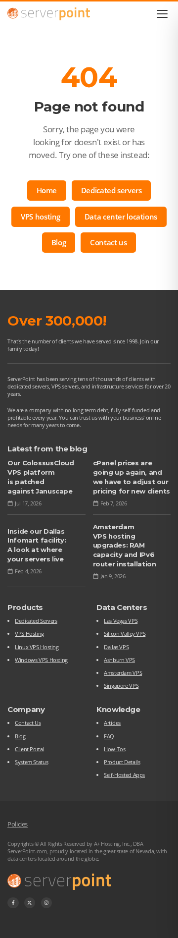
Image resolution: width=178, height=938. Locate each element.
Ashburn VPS (119, 659)
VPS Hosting (29, 633)
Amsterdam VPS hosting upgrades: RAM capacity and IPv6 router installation (124, 545)
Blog (58, 242)
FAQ (109, 736)
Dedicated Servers (36, 620)
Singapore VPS (121, 685)
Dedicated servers (111, 190)
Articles (112, 722)
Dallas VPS (116, 647)
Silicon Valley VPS (124, 633)
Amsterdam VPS (123, 672)
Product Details (122, 762)
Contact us (108, 242)
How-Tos (114, 749)
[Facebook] (13, 903)
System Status (31, 762)
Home (47, 190)
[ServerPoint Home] (48, 13)
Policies (17, 824)
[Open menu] (162, 13)
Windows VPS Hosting (41, 659)
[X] (30, 903)
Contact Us (28, 722)
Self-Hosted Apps (124, 774)
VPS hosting (40, 216)
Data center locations (121, 216)
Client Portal (29, 749)
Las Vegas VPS (120, 620)
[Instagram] (46, 903)
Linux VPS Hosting (37, 647)
